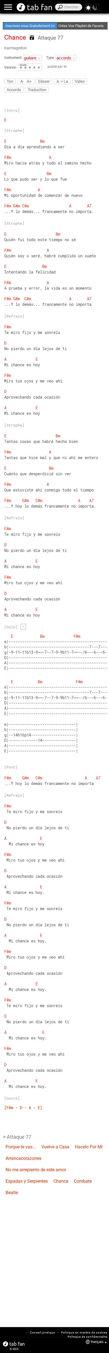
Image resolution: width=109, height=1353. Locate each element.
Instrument (13, 57)
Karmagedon (15, 48)
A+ (29, 81)
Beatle (12, 1192)
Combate (83, 1181)
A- (22, 81)
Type (50, 57)
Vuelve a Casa (55, 1147)
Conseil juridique (42, 1332)
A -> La (62, 81)
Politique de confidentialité (87, 1336)
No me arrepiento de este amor (36, 1169)
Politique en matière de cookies (84, 1332)
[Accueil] (34, 7)
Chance (60, 1181)
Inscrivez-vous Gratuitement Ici (30, 26)
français (97, 1342)
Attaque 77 (50, 38)
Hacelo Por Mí (89, 1147)
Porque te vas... (21, 1147)
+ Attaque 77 (17, 1137)
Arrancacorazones (23, 1158)
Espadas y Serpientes (27, 1181)
